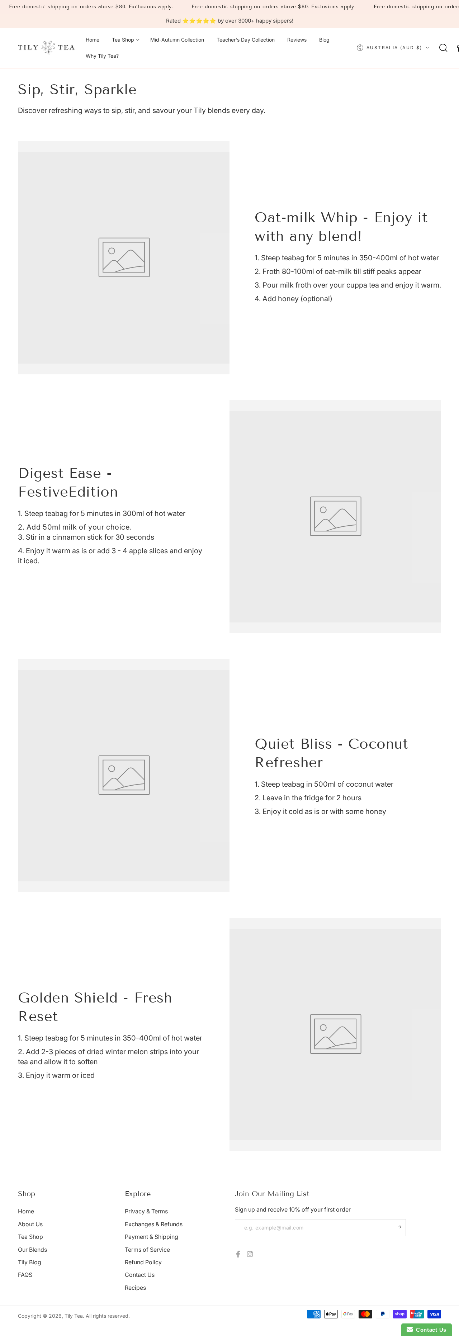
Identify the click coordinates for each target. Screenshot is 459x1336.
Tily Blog (29, 1262)
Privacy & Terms (146, 1211)
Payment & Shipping (151, 1236)
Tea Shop (30, 1236)
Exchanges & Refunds (154, 1224)
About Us (30, 1224)
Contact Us (140, 1274)
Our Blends (32, 1249)
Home (26, 1211)
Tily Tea (74, 1316)
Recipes (135, 1287)
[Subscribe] (402, 1227)
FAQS (25, 1274)
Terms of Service (147, 1249)
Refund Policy (143, 1262)
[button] (443, 48)
